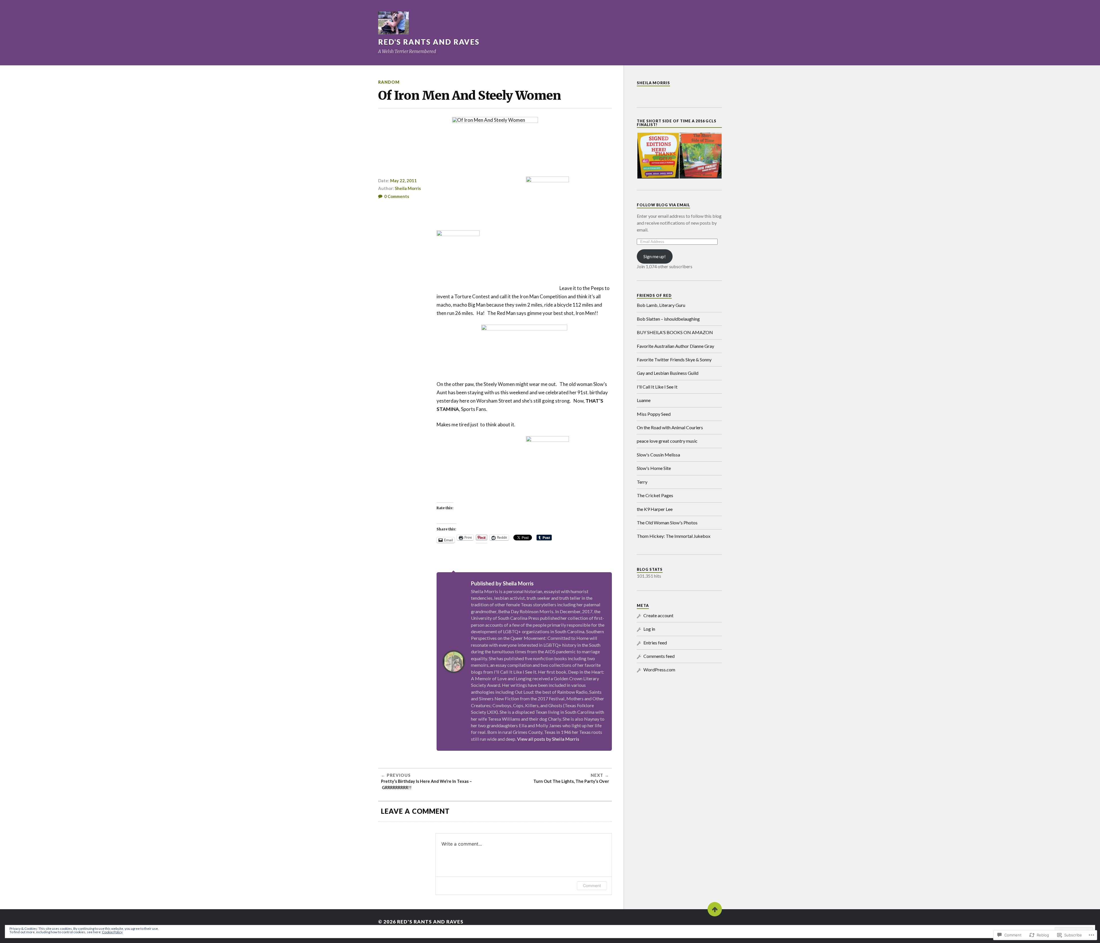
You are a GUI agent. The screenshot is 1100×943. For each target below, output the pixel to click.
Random (389, 82)
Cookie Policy (112, 932)
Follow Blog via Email (663, 205)
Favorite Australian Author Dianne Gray (675, 346)
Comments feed (659, 656)
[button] (658, 155)
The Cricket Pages (655, 495)
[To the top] (715, 909)
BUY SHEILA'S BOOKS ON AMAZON (675, 332)
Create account (658, 615)
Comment (592, 885)
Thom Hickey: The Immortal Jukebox (673, 536)
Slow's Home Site (654, 468)
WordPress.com (659, 669)
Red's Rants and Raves (429, 42)
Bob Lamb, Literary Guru (661, 305)
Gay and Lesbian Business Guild (667, 373)
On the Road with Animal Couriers (670, 427)
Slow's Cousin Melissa (658, 454)
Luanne (644, 400)
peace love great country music (667, 441)
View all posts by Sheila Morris (548, 739)
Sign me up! (654, 256)
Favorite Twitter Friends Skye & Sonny (674, 359)
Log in (649, 629)
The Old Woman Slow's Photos (667, 522)
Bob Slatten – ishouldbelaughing (668, 318)
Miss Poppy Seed (654, 414)
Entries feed (655, 642)
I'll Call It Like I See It (657, 386)
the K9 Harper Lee (655, 509)
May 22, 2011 (403, 180)
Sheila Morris (408, 188)
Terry (642, 482)
